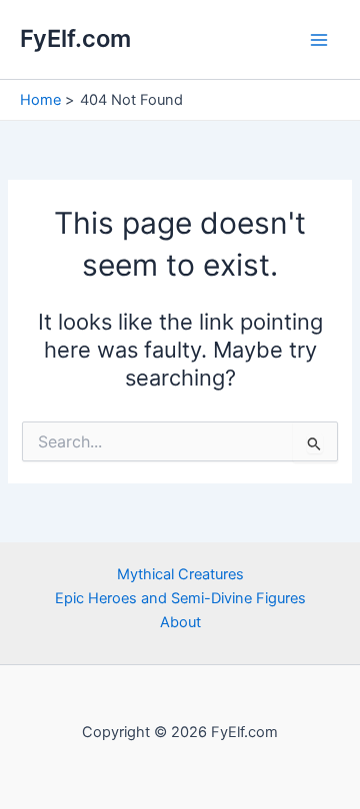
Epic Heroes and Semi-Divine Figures (180, 598)
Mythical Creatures (180, 574)
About (180, 622)
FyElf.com (75, 38)
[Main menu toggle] (319, 40)
